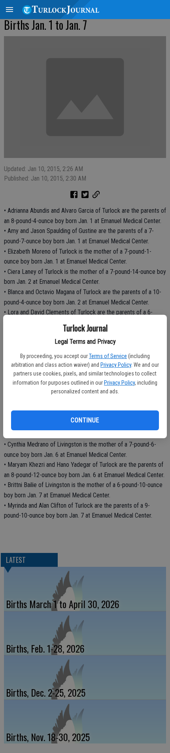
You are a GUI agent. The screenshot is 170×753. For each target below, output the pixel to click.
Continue (85, 420)
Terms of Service (108, 356)
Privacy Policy (115, 365)
